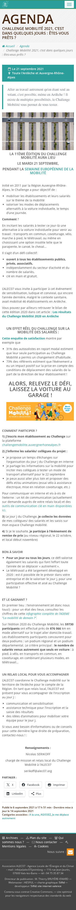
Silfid (62, 882)
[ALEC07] (5, 4)
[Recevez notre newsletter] (70, 852)
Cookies (43, 846)
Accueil (10, 46)
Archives (11, 838)
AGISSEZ (46, 814)
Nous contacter (46, 842)
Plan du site (37, 838)
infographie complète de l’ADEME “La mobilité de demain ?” (35, 616)
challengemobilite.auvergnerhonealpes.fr (31, 445)
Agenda (24, 46)
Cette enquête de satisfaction (23, 338)
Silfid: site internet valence (46, 886)
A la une (34, 814)
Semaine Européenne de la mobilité (49, 171)
